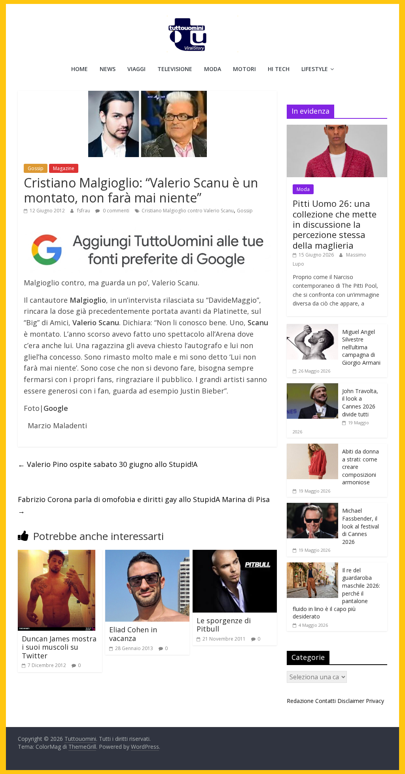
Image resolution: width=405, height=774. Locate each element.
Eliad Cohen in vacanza (133, 634)
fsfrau (84, 210)
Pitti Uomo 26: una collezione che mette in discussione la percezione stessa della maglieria (335, 224)
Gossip (36, 168)
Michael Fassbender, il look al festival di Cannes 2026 (360, 526)
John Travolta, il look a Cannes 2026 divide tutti (360, 402)
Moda (212, 69)
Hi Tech (279, 69)
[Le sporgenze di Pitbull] (235, 554)
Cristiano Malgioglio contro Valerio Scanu (188, 210)
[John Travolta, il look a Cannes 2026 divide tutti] (312, 387)
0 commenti (115, 210)
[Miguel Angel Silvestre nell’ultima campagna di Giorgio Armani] (312, 328)
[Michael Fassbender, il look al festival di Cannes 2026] (312, 507)
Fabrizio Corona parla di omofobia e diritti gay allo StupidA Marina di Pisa (144, 505)
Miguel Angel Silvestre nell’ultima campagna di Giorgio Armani (361, 347)
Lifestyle (314, 69)
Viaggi (136, 69)
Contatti (325, 701)
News (107, 69)
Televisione (174, 69)
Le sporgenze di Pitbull (224, 625)
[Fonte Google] (147, 250)
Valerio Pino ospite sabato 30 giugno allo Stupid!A (107, 464)
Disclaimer (350, 701)
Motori (244, 69)
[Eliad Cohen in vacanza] (147, 554)
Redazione (300, 701)
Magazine (63, 168)
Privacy (375, 701)
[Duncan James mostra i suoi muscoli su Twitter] (56, 554)
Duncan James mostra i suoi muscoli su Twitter (59, 647)
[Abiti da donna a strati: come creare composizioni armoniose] (312, 448)
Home (79, 69)
